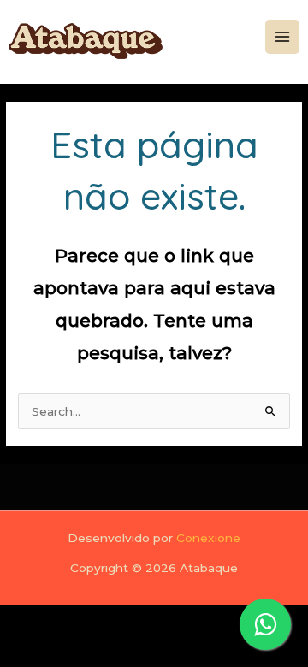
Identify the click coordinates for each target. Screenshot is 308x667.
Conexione (208, 538)
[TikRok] (239, 59)
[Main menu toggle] (282, 37)
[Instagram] (239, 15)
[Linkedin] (239, 37)
